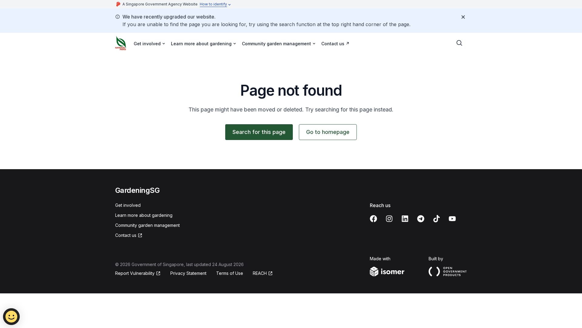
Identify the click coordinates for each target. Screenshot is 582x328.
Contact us (332, 43)
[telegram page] (420, 218)
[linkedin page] (405, 218)
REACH (260, 273)
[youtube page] (452, 218)
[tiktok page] (436, 218)
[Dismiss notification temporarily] (463, 17)
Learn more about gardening (143, 215)
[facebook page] (373, 218)
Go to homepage (328, 132)
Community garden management (147, 225)
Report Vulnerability (135, 273)
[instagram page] (389, 218)
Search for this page (259, 132)
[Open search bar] (459, 43)
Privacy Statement (188, 273)
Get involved (128, 205)
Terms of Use (229, 273)
